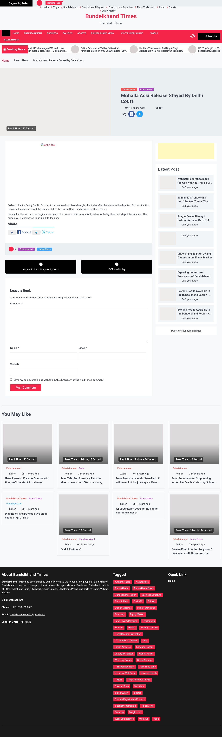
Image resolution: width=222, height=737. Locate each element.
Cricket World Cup (146, 608)
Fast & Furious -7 (71, 549)
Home (16, 33)
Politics (67, 33)
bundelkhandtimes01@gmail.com (27, 614)
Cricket (151, 601)
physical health (149, 673)
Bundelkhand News (102, 33)
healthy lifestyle (149, 627)
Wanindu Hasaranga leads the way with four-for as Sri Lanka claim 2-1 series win (194, 182)
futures (119, 627)
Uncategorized (14, 503)
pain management (124, 666)
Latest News (146, 89)
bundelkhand (122, 588)
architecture (142, 582)
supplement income (125, 706)
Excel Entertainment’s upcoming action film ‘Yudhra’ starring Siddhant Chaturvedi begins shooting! (194, 482)
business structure (151, 595)
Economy (120, 614)
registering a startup (139, 679)
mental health (146, 653)
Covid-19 (138, 601)
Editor (159, 107)
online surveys (144, 660)
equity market (137, 614)
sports (137, 693)
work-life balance (124, 719)
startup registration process (130, 699)
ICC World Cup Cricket (126, 640)
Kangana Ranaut (144, 647)
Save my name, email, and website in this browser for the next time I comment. (58, 379)
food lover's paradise (126, 621)
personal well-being (125, 673)
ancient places (122, 582)
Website (15, 364)
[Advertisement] (186, 151)
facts (81, 468)
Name (14, 347)
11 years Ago (137, 107)
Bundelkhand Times (111, 16)
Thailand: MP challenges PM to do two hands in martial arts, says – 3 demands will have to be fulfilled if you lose (27, 49)
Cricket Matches (123, 608)
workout (143, 719)
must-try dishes (123, 660)
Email (83, 347)
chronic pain (121, 601)
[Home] (6, 33)
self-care (139, 686)
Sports (81, 33)
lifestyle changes (124, 653)
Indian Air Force (123, 647)
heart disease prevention (128, 634)
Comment (16, 303)
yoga (156, 719)
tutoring (119, 712)
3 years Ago (191, 262)
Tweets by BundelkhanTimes (186, 330)
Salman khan (122, 686)
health (131, 627)
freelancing (149, 621)
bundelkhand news (144, 588)
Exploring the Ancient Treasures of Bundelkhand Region (193, 276)
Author (68, 473)
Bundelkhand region (125, 595)
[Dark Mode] (178, 36)
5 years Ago (191, 187)
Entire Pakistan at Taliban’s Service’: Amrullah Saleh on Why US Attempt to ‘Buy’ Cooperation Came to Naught (87, 49)
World (154, 33)
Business (52, 33)
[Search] (185, 36)
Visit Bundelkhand (132, 33)
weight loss (135, 712)
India (145, 640)
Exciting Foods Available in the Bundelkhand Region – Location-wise (193, 294)
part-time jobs (148, 666)
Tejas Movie (147, 706)
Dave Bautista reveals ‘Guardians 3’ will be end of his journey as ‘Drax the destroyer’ (138, 482)
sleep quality (122, 693)
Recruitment (11, 39)
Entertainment (33, 33)
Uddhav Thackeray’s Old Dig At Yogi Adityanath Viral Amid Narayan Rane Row (145, 49)
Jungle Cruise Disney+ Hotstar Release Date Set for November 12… (193, 220)
